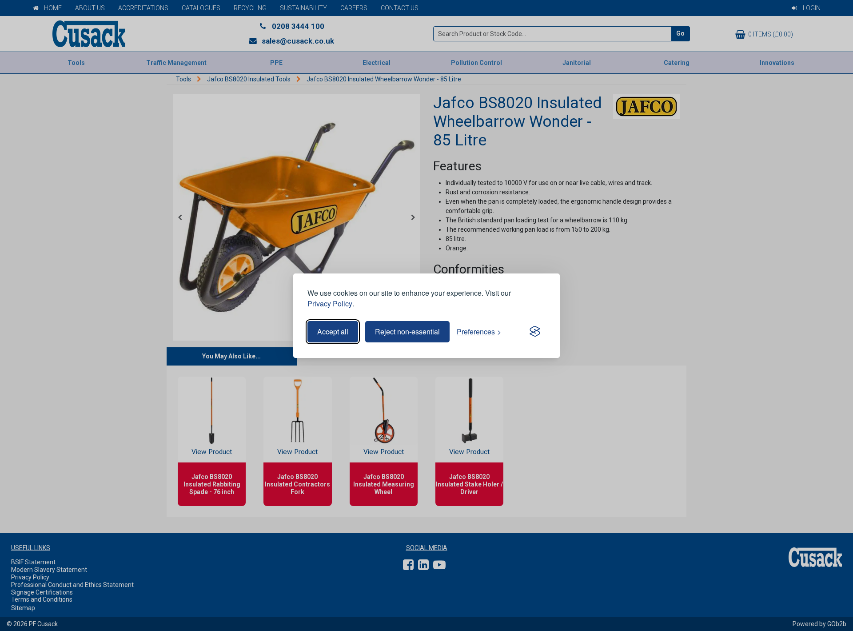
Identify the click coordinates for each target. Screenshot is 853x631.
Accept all (332, 331)
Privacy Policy (329, 303)
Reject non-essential (407, 331)
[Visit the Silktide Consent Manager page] (535, 331)
